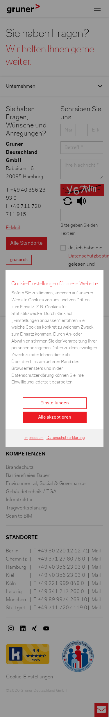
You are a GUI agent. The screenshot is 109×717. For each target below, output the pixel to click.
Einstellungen (54, 403)
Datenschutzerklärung (66, 438)
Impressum (34, 438)
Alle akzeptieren (54, 417)
